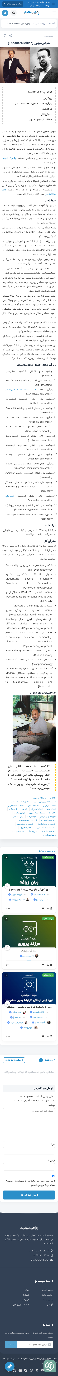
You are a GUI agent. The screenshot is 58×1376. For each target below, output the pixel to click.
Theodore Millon (38, 798)
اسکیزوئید (51, 809)
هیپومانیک (33, 831)
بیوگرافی (47, 98)
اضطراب (24, 809)
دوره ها (26, 1295)
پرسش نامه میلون (37, 813)
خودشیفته (31, 816)
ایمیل (51, 1160)
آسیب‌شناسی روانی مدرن (45, 802)
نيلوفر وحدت (28, 1027)
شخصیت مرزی (26, 827)
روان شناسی (18, 816)
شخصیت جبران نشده (28, 820)
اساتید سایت (47, 1295)
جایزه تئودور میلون (48, 816)
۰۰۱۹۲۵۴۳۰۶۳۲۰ (41, 1255)
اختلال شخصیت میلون (20, 802)
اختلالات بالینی (49, 805)
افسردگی (9, 496)
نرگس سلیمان (28, 956)
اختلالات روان (33, 805)
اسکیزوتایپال (37, 809)
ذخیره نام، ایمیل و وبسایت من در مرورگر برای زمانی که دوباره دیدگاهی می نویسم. (30, 1183)
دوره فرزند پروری (29, 951)
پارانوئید (52, 813)
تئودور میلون (20, 813)
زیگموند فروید (10, 158)
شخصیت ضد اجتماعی (46, 827)
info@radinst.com (40, 1260)
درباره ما (25, 1300)
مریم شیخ (40, 899)
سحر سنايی (16, 1012)
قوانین (50, 1304)
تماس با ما (48, 1300)
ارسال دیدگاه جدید (14, 1060)
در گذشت (47, 109)
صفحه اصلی (47, 1290)
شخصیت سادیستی (25, 824)
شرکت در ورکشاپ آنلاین (14, 4)
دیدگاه (51, 1105)
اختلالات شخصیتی (16, 805)
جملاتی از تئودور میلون (40, 119)
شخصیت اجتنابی (48, 820)
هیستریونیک (18, 831)
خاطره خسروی (39, 894)
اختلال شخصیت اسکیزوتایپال (22, 389)
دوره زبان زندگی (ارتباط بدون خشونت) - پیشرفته (29, 1007)
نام (53, 1144)
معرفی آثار (47, 114)
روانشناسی (49, 36)
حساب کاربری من (21, 1304)
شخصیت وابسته (49, 831)
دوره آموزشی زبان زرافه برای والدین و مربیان (29, 889)
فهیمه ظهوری (16, 894)
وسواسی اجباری (49, 835)
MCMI (53, 798)
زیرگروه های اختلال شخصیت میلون (33, 103)
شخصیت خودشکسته (47, 824)
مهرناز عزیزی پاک (18, 899)
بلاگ (27, 1290)
